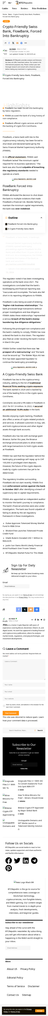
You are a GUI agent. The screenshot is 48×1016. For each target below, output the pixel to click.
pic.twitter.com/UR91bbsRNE (20, 264)
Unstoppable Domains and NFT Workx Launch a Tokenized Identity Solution (30, 823)
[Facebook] (35, 620)
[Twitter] (17, 860)
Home (5, 14)
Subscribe (7, 590)
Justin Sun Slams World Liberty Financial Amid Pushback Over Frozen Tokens (22, 547)
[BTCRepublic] (24, 3)
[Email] (17, 43)
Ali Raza (12, 49)
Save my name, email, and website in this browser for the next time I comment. (25, 706)
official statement (17, 157)
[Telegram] (41, 620)
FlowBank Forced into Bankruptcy (22, 224)
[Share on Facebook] (9, 43)
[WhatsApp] (44, 620)
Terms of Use (15, 1012)
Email (5, 582)
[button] (39, 1010)
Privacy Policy (23, 597)
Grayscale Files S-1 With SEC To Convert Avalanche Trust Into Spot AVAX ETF (30, 784)
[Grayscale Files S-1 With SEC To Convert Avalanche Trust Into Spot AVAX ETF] (9, 784)
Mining (22, 801)
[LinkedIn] (38, 620)
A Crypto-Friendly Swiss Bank (21, 228)
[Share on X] (13, 43)
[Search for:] (21, 730)
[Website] (32, 620)
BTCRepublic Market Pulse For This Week (24, 552)
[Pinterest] (8, 868)
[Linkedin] (25, 860)
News (10, 14)
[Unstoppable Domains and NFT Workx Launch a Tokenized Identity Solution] (9, 824)
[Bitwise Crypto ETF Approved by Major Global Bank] (9, 811)
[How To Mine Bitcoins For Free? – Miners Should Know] (9, 799)
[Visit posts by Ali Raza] (5, 52)
